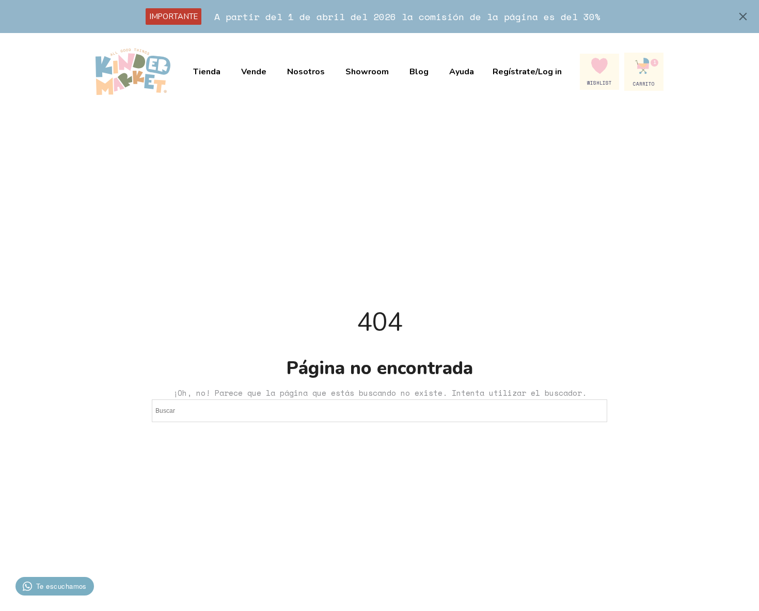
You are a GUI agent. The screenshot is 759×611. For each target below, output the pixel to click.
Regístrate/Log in (527, 71)
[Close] (743, 16)
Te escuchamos (61, 586)
